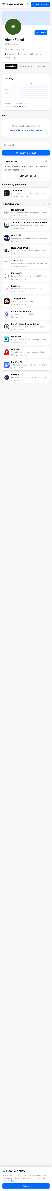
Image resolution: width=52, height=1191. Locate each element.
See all (47, 204)
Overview (11, 66)
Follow (43, 32)
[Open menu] (3, 4)
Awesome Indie (15, 4)
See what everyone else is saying (26, 130)
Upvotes (42, 66)
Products (26, 66)
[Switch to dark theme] (27, 4)
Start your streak (28, 176)
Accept (26, 1186)
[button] (26, 193)
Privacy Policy (8, 1181)
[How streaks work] (46, 161)
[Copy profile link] (30, 32)
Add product (42, 4)
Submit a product (27, 153)
